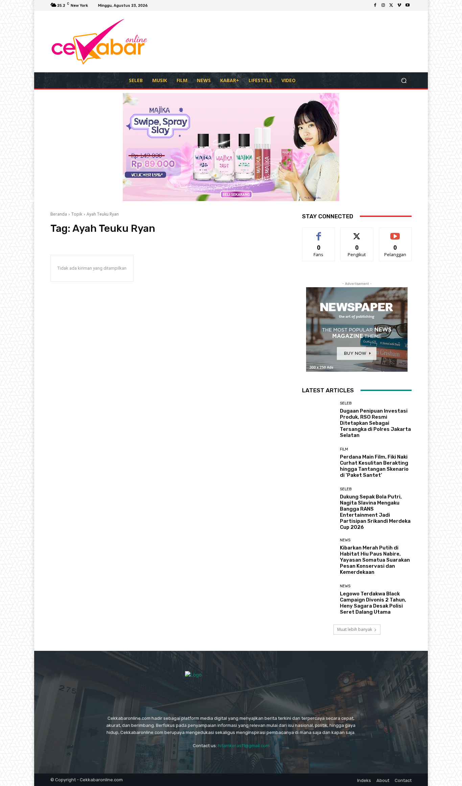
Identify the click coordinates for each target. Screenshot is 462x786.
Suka (319, 232)
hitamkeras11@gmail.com (244, 745)
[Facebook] (375, 5)
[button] (404, 80)
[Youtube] (407, 5)
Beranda (58, 214)
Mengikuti (357, 232)
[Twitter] (391, 5)
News (345, 540)
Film (344, 449)
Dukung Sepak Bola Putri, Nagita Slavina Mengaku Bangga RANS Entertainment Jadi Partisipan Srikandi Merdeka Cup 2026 (375, 512)
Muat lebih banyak (354, 629)
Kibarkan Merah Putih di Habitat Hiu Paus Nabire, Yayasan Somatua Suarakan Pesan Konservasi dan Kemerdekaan (375, 560)
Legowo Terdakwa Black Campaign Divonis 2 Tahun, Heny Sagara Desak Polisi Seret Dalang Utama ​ (373, 603)
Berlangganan (395, 232)
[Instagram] (383, 5)
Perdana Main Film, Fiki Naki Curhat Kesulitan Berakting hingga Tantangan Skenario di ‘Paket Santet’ (374, 466)
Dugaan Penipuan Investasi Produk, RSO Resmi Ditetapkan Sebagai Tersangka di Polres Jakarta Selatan (375, 423)
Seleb (346, 403)
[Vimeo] (399, 5)
